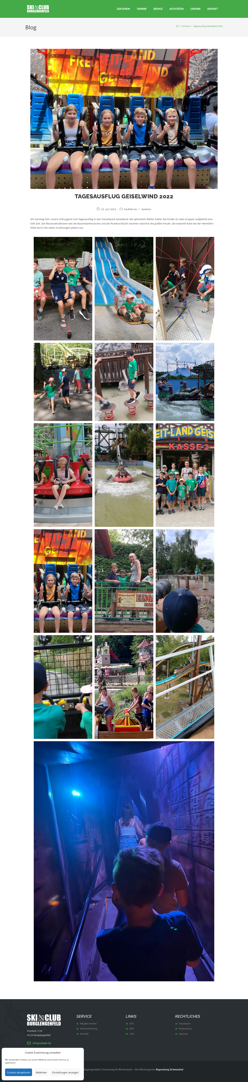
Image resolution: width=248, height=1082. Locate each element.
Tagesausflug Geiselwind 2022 (208, 26)
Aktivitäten (176, 9)
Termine (142, 9)
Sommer (146, 209)
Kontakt (212, 9)
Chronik (195, 9)
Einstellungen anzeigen (65, 1072)
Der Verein (123, 9)
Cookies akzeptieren (18, 1072)
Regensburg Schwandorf (169, 1069)
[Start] (177, 26)
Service (158, 9)
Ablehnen (41, 1072)
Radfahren (130, 209)
